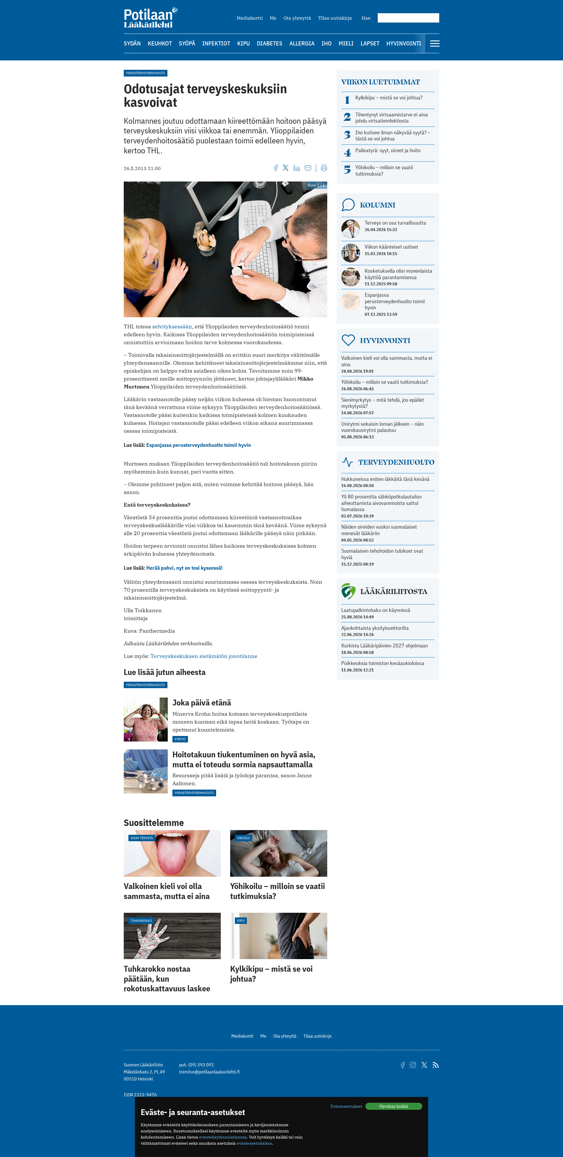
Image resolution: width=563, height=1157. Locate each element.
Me (273, 18)
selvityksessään (172, 326)
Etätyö (180, 739)
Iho (327, 43)
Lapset (370, 43)
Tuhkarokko (141, 920)
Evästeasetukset (346, 1106)
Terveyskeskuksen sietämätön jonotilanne (203, 656)
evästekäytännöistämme (223, 1137)
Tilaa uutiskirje (335, 18)
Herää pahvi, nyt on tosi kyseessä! (184, 567)
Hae (366, 18)
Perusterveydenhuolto (145, 73)
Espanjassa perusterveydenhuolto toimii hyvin (198, 445)
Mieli (346, 43)
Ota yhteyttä (297, 18)
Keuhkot (160, 43)
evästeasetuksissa (254, 1143)
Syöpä (187, 43)
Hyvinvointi (403, 43)
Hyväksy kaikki (393, 1106)
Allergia (302, 43)
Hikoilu (243, 838)
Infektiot (216, 43)
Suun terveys (142, 838)
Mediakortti (250, 18)
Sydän (132, 43)
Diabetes (269, 43)
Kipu (243, 43)
